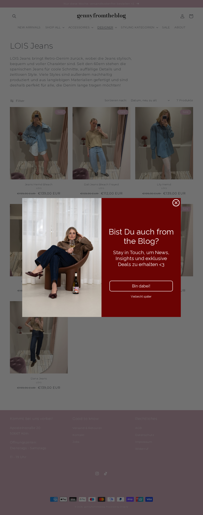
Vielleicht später (141, 296)
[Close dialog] (176, 203)
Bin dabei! (141, 286)
